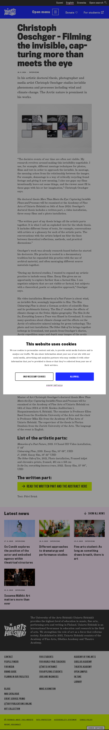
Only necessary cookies (34, 376)
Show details (54, 386)
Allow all (74, 376)
